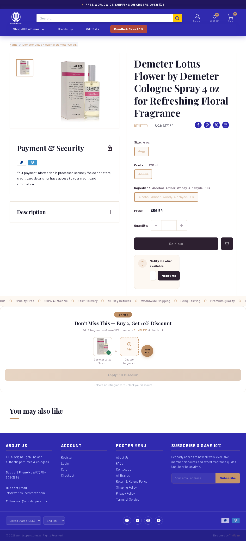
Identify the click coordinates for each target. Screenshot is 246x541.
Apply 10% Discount (123, 375)
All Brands (123, 475)
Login (65, 463)
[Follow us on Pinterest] (159, 520)
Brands (63, 29)
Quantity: (141, 225)
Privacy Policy (125, 493)
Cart (64, 469)
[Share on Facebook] (198, 125)
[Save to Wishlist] (227, 243)
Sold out (176, 244)
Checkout (67, 475)
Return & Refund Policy (131, 481)
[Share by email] (225, 125)
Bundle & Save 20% (128, 29)
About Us (122, 457)
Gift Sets (92, 29)
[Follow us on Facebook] (127, 520)
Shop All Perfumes (26, 29)
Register (67, 457)
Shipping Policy (126, 487)
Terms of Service (127, 499)
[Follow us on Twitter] (138, 520)
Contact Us (123, 469)
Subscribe (228, 478)
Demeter (141, 126)
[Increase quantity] (182, 225)
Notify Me (169, 276)
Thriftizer (234, 535)
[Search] (177, 18)
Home (14, 44)
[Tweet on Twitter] (216, 125)
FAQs (119, 463)
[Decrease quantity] (156, 225)
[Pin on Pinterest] (207, 125)
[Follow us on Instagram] (148, 520)
